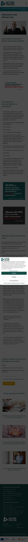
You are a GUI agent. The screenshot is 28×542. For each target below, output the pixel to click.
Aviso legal (22, 283)
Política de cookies (7, 283)
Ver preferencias (14, 280)
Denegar (14, 277)
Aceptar (14, 273)
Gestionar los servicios (13, 270)
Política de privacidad (15, 283)
